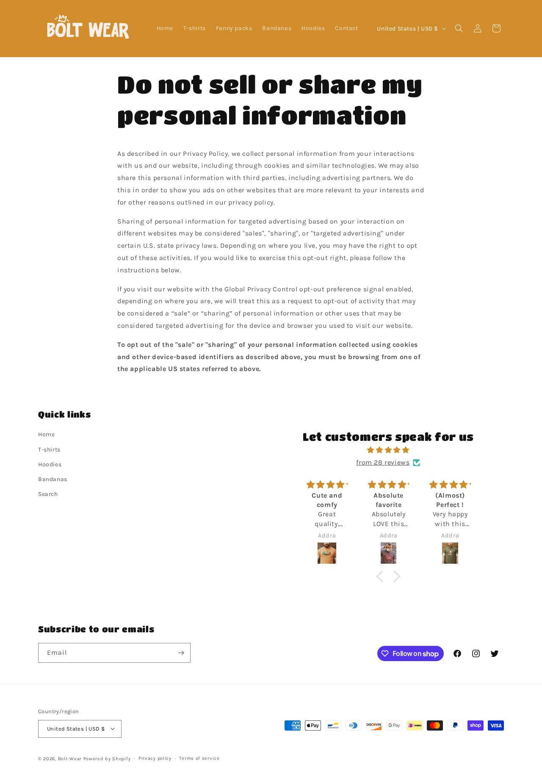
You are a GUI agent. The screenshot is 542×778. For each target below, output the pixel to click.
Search (48, 494)
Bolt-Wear (70, 758)
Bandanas (52, 479)
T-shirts (49, 449)
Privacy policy (154, 758)
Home (46, 434)
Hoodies (49, 464)
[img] (388, 450)
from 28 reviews (382, 462)
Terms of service (199, 758)
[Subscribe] (180, 653)
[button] (459, 28)
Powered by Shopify (107, 758)
